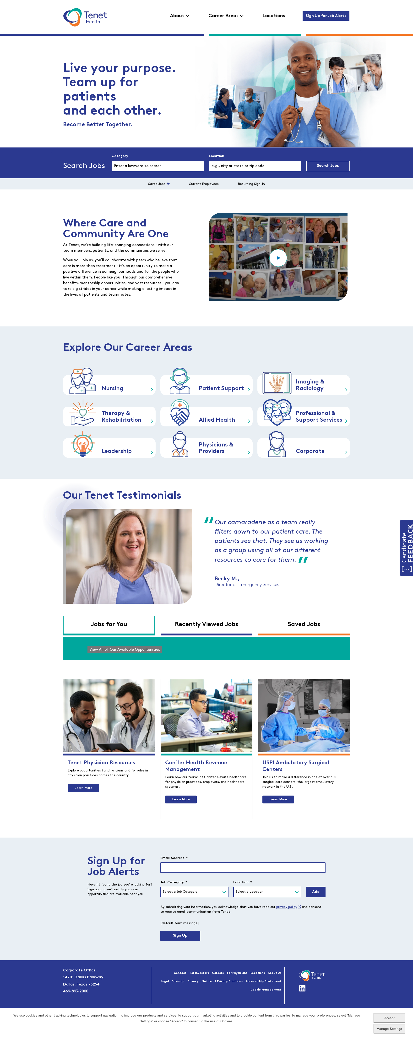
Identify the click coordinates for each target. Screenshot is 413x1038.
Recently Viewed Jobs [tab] (206, 624)
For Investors (199, 973)
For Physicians (237, 973)
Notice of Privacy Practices (222, 981)
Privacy (193, 981)
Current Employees (204, 184)
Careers (218, 973)
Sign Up (180, 936)
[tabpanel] (206, 648)
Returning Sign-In (251, 184)
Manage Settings (389, 1028)
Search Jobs (328, 166)
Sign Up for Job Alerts (326, 16)
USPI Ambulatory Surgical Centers (295, 766)
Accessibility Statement (263, 981)
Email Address (174, 858)
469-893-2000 (75, 991)
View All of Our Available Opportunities (124, 650)
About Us (274, 973)
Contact (180, 973)
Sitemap (178, 981)
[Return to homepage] (85, 17)
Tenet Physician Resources (101, 763)
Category (120, 156)
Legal (165, 981)
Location (216, 156)
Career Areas (223, 16)
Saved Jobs (156, 184)
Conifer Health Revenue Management (196, 766)
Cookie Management (265, 989)
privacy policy (286, 907)
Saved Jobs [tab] (304, 624)
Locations (273, 16)
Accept (389, 1018)
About (177, 16)
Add (316, 892)
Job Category (173, 882)
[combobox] (255, 166)
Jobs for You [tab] (109, 624)
